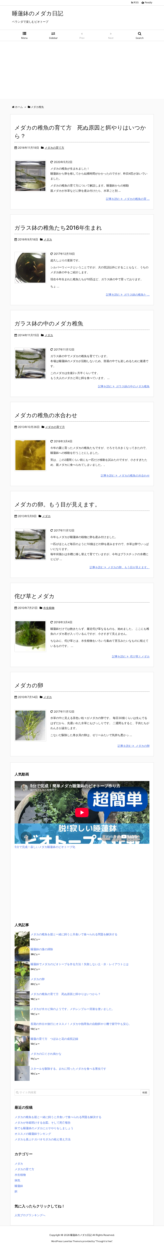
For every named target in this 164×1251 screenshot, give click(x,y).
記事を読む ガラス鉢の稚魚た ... (128, 294)
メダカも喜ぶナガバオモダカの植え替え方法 (43, 1139)
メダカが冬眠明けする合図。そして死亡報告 (43, 1122)
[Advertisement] (82, 71)
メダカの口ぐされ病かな (46, 1053)
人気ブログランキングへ (30, 1215)
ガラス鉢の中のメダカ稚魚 (48, 323)
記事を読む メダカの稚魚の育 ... (128, 198)
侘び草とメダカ (34, 596)
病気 (17, 1180)
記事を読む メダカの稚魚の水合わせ (125, 475)
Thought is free (104, 1241)
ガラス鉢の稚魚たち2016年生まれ (58, 227)
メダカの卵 (28, 685)
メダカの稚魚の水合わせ (45, 415)
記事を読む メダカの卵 (134, 745)
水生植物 (48, 607)
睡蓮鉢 (19, 1186)
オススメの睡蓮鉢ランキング (33, 1133)
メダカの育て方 (54, 147)
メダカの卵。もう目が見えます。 (57, 504)
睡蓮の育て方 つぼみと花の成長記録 (54, 1038)
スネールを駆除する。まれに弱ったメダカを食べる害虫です (68, 1068)
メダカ (48, 239)
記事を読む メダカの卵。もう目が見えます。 (120, 567)
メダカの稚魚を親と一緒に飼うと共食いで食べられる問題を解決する (74, 934)
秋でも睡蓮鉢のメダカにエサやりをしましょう (44, 1128)
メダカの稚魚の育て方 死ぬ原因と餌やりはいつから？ (66, 994)
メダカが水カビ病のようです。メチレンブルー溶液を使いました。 (73, 1009)
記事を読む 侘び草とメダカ (131, 656)
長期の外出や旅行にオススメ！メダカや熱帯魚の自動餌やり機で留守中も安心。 (81, 1023)
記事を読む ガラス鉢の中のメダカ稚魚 (124, 386)
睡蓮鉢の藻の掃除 (42, 949)
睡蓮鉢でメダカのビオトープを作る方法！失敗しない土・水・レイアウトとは (80, 964)
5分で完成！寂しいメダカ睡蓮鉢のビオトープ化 (45, 847)
